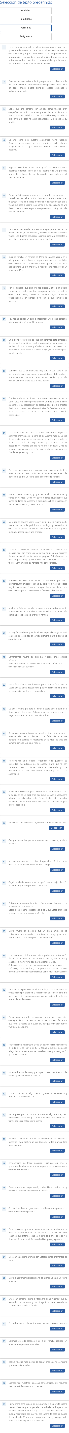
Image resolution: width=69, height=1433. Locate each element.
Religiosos (26, 36)
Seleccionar (57, 69)
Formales (25, 27)
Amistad (25, 10)
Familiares (26, 19)
